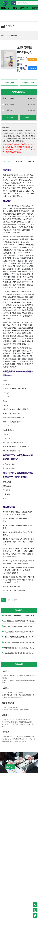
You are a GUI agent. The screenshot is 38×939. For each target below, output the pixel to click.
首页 (4, 35)
